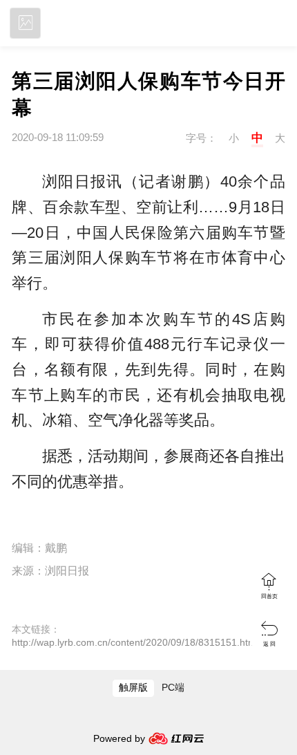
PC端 (173, 687)
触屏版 (133, 687)
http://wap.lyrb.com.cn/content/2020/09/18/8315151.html (135, 642)
